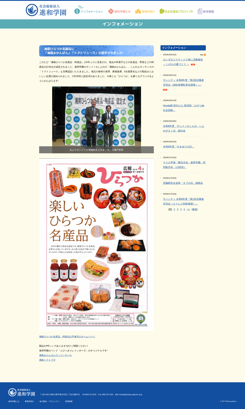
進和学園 (47, 10)
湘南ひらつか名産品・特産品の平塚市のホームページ (67, 336)
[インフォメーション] (89, 10)
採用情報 (68, 401)
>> (188, 209)
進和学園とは (13, 401)
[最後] (195, 209)
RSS (203, 55)
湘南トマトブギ (47, 360)
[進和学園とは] (119, 10)
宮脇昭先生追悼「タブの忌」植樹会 (183, 183)
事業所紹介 (29, 401)
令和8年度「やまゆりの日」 (178, 146)
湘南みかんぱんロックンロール (55, 355)
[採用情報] (205, 10)
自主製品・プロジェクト (50, 401)
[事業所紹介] (145, 10)
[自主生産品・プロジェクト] (176, 10)
